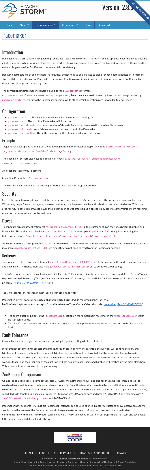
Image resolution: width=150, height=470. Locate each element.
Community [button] (69, 25)
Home (9, 25)
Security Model (64, 453)
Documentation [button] (44, 25)
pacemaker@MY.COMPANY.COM (123, 304)
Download (104, 25)
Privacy (121, 453)
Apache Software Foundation (74, 458)
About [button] (23, 25)
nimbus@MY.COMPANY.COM (32, 282)
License (28, 453)
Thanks (85, 453)
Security (44, 453)
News (88, 25)
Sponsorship (102, 453)
